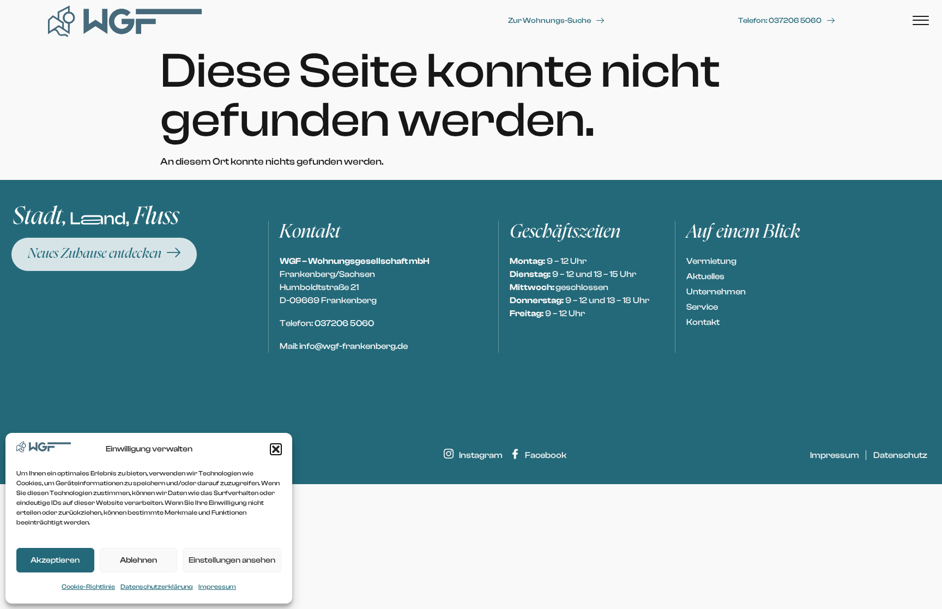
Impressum (217, 586)
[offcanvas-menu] (921, 21)
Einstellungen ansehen (232, 560)
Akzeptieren (55, 560)
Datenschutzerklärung (156, 586)
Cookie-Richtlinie (88, 586)
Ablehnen (138, 560)
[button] (275, 449)
